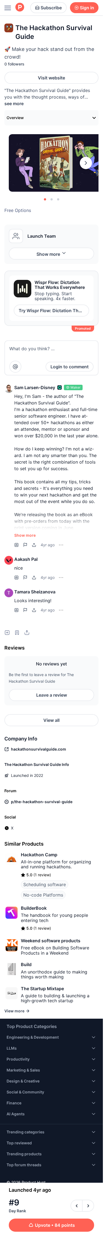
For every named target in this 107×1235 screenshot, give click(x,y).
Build (26, 964)
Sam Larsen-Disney (34, 387)
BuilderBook (34, 908)
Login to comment (69, 366)
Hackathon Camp (39, 854)
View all (51, 720)
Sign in (87, 7)
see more (14, 103)
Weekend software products (50, 940)
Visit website (51, 78)
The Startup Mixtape (42, 988)
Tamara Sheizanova (34, 591)
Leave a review (51, 695)
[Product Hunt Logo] (19, 7)
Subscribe (51, 7)
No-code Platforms (43, 895)
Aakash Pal (26, 559)
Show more (48, 254)
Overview (15, 117)
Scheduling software (44, 884)
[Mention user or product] (15, 367)
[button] (8, 388)
